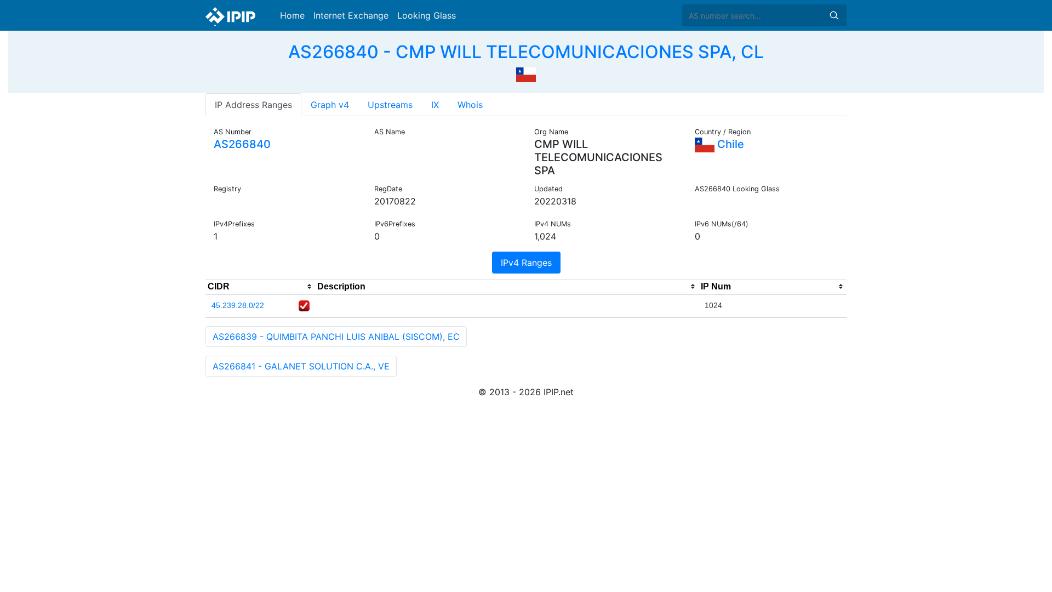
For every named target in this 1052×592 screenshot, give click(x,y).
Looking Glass (426, 15)
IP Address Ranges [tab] (253, 104)
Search (834, 15)
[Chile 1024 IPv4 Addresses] (526, 73)
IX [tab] (435, 104)
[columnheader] (260, 286)
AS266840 (242, 144)
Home (292, 15)
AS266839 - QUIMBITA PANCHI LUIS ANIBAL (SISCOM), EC (336, 336)
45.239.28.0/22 (237, 305)
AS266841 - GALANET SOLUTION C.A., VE (301, 366)
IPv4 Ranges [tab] (526, 262)
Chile (729, 144)
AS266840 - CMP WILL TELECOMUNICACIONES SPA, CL (526, 51)
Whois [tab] (470, 104)
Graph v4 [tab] (330, 104)
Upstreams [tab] (390, 104)
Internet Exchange (350, 15)
